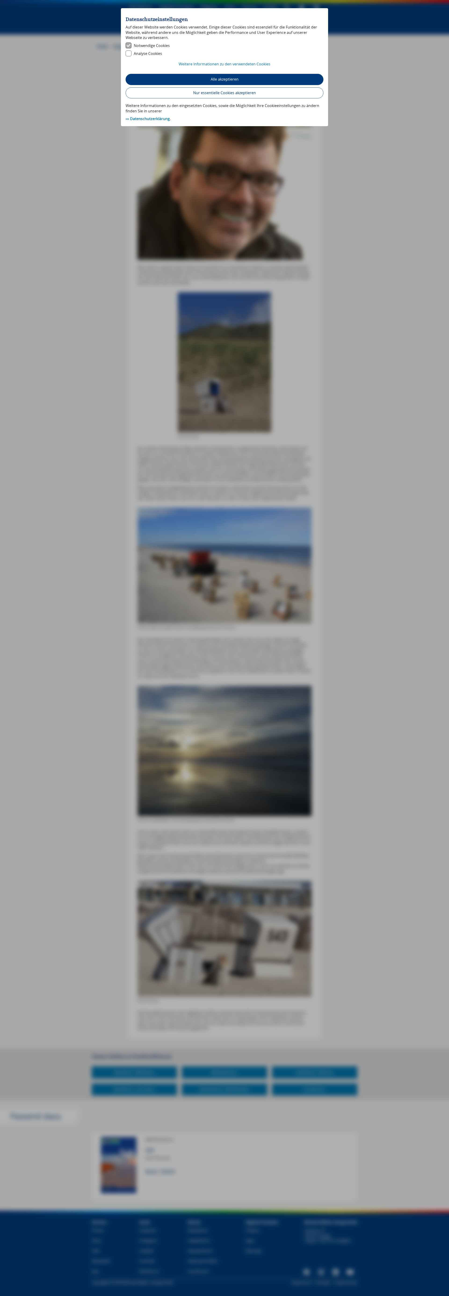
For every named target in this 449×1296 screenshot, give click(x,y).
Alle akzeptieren (225, 79)
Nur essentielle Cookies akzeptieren (224, 92)
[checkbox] (224, 45)
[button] (224, 66)
